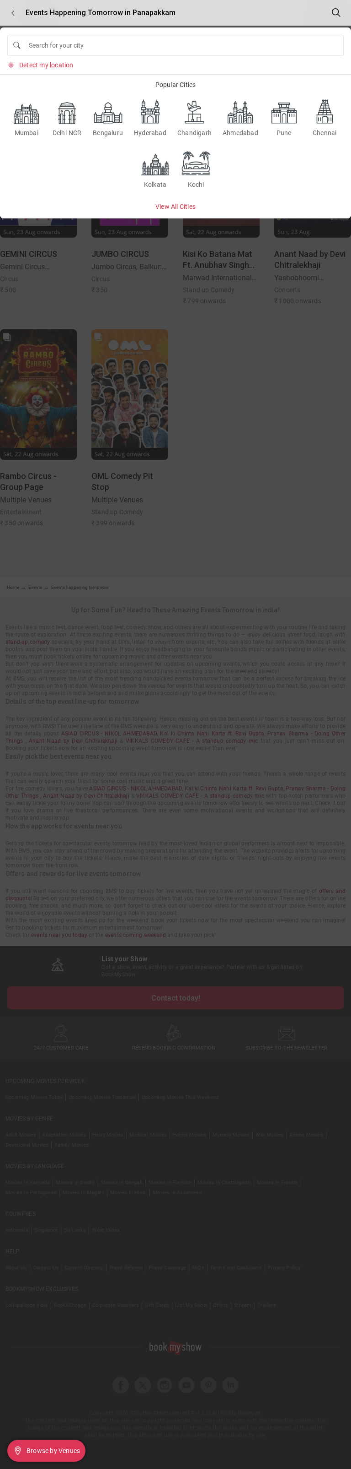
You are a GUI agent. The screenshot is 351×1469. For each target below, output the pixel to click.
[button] (13, 13)
